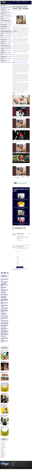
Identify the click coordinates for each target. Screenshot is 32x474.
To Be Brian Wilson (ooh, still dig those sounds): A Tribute (21, 208)
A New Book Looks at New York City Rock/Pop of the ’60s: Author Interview (5, 20)
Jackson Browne (3, 444)
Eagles (2, 448)
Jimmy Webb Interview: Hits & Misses (5, 62)
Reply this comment (20, 240)
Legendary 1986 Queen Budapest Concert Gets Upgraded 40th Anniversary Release (5, 31)
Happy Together (3, 450)
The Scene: (14, 5)
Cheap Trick (2, 445)
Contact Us (12, 464)
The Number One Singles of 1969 (4, 11)
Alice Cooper (2, 443)
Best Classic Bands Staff (17, 10)
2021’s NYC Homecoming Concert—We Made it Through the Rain (5, 26)
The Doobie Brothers (3, 447)
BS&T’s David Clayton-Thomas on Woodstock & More (4, 60)
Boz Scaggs (2, 456)
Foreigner (2, 449)
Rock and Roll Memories (22, 5)
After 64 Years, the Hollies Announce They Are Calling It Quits (21, 224)
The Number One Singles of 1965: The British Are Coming (4, 416)
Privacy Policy (13, 465)
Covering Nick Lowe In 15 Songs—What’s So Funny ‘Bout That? (5, 8)
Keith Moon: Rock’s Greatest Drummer (5, 14)
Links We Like (13, 463)
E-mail (17, 260)
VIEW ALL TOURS (3, 442)
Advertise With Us (13, 462)
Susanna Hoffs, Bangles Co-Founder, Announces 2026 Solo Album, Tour (5, 45)
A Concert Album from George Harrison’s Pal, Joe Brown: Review (5, 24)
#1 (29, 233)
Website (17, 263)
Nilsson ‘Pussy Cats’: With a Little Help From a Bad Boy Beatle (5, 39)
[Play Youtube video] (21, 99)
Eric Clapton (2, 446)
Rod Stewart (2, 457)
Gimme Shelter (20, 233)
